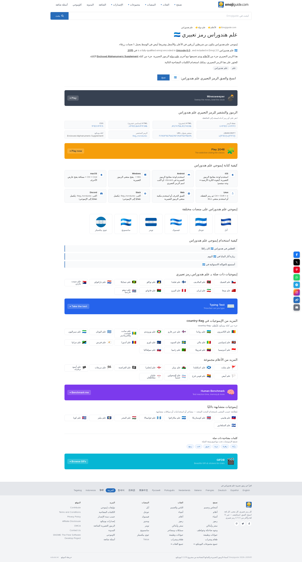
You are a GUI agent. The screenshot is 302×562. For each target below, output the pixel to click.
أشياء (215, 516)
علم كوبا (79, 418)
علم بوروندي (152, 332)
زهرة (225, 446)
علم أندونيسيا (227, 350)
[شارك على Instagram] (297, 292)
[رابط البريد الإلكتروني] (297, 307)
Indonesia (91, 490)
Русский (156, 490)
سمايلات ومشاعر (175, 530)
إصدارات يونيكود (107, 521)
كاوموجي (77, 4)
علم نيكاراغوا (177, 418)
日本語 (132, 490)
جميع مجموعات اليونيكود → (205, 544)
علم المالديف (202, 282)
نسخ (163, 77)
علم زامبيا (178, 350)
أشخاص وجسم (211, 507)
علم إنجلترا (153, 367)
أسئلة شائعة (62, 4)
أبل (147, 507)
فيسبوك (145, 516)
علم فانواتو (153, 290)
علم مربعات (103, 367)
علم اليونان (103, 332)
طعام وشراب (211, 539)
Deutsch (222, 490)
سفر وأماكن (212, 525)
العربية (111, 490)
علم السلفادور (226, 425)
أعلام (215, 512)
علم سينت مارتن (78, 282)
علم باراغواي (102, 282)
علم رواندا (203, 332)
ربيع (190, 446)
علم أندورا (128, 342)
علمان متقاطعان (154, 376)
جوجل (146, 512)
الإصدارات (117, 4)
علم (234, 68)
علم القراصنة (127, 367)
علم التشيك (228, 282)
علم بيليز (104, 418)
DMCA (77, 525)
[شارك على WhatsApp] (297, 277)
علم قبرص (103, 342)
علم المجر (128, 418)
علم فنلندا (178, 282)
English (246, 490)
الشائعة (102, 4)
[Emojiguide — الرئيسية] (249, 505)
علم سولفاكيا (152, 350)
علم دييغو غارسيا (129, 291)
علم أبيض (229, 376)
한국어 (121, 490)
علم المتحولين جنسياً (177, 376)
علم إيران (204, 290)
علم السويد (178, 342)
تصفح (178, 4)
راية (233, 446)
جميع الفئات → (177, 544)
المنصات (150, 4)
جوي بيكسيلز (143, 535)
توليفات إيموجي (108, 507)
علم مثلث (228, 367)
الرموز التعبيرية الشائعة (104, 525)
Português (169, 490)
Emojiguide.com (228, 27)
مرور (207, 446)
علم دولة (201, 27)
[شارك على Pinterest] (297, 270)
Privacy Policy (74, 516)
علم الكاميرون (226, 332)
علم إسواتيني (227, 342)
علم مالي (204, 342)
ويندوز (146, 521)
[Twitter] (242, 523)
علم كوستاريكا (201, 418)
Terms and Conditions (70, 512)
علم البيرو (178, 290)
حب (198, 446)
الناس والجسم (176, 507)
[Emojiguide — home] (233, 5)
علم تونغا (229, 290)
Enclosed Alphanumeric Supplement (85, 135)
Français (210, 490)
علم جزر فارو (177, 332)
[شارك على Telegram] (297, 285)
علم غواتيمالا (152, 418)
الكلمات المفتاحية (107, 512)
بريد (216, 446)
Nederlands (184, 490)
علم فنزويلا (203, 350)
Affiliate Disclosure (71, 521)
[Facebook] (249, 523)
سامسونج (144, 530)
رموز (215, 521)
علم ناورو (154, 342)
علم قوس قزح (201, 376)
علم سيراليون (77, 332)
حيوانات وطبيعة (210, 535)
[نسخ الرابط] (297, 300)
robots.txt (54, 557)
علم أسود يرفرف (79, 368)
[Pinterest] (236, 523)
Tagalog (78, 490)
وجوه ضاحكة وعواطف (207, 530)
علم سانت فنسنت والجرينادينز (128, 333)
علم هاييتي (228, 418)
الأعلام (213, 27)
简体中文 (143, 490)
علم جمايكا (128, 282)
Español (235, 490)
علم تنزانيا (79, 342)
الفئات (165, 4)
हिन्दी (101, 490)
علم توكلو (154, 282)
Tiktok (146, 539)
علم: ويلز (179, 367)
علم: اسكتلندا (202, 367)
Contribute (75, 507)
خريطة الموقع (66, 557)
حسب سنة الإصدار (106, 516)
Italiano (198, 490)
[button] (217, 125)
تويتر (147, 525)
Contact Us (75, 530)
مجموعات (134, 4)
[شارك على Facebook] (297, 255)
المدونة (90, 4)
